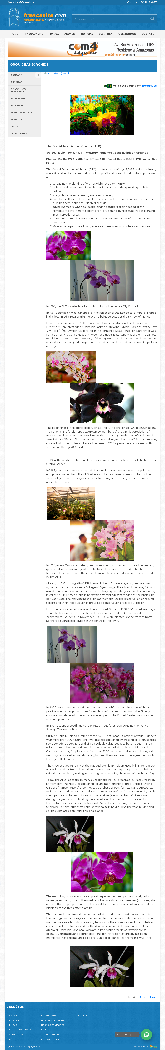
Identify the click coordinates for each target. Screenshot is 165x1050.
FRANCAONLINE (33, 33)
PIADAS (13, 1025)
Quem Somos (127, 33)
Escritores (18, 98)
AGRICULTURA (16, 1034)
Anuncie (69, 33)
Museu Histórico (22, 112)
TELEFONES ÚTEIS (50, 1034)
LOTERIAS (46, 1030)
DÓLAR (13, 1039)
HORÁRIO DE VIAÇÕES (52, 1025)
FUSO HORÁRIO (49, 1015)
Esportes (17, 105)
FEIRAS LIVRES (83, 1015)
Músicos (16, 119)
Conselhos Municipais (18, 90)
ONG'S (14, 126)
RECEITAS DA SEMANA (20, 1030)
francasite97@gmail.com (22, 2)
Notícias (87, 33)
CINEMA (13, 1015)
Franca (54, 33)
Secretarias (19, 133)
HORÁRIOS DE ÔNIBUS (52, 1020)
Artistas (16, 82)
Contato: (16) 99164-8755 (143, 2)
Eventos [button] (105, 33)
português (149, 85)
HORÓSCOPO (16, 1020)
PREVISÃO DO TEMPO (52, 1039)
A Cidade (16, 75)
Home (14, 33)
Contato (148, 33)
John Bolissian (148, 997)
